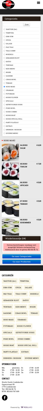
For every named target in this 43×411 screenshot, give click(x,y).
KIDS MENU (10, 69)
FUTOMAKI (10, 94)
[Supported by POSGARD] (21, 409)
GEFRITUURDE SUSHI (14, 105)
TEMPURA (10, 33)
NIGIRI (8, 72)
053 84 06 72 (11, 389)
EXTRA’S (9, 126)
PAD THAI (9, 47)
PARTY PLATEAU (12, 122)
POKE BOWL (10, 108)
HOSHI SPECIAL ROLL (14, 119)
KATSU (8, 61)
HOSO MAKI (10, 87)
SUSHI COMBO (11, 112)
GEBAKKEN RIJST (12, 58)
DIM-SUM (9, 36)
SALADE (9, 44)
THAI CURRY (10, 51)
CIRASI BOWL (11, 79)
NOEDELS (9, 54)
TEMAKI (9, 83)
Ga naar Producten (22, 261)
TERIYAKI (9, 65)
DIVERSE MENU (12, 133)
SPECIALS (9, 101)
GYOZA (8, 40)
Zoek (27, 24)
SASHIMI (9, 76)
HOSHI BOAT (10, 115)
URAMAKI (10, 90)
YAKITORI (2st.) (11, 29)
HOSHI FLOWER (12, 97)
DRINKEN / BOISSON (14, 130)
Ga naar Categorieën (22, 256)
